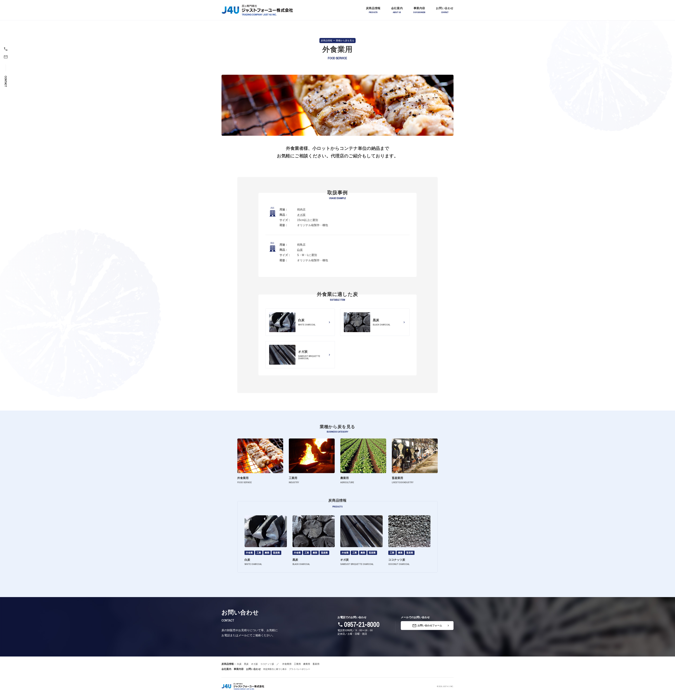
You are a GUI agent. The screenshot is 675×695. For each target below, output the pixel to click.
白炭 (300, 249)
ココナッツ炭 (267, 664)
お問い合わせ (253, 669)
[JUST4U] (243, 686)
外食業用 (286, 664)
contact (6, 81)
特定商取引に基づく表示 (275, 669)
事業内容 (239, 669)
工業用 (297, 664)
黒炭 (246, 664)
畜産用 (316, 664)
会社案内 (226, 669)
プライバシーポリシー (299, 669)
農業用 (306, 664)
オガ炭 (301, 214)
